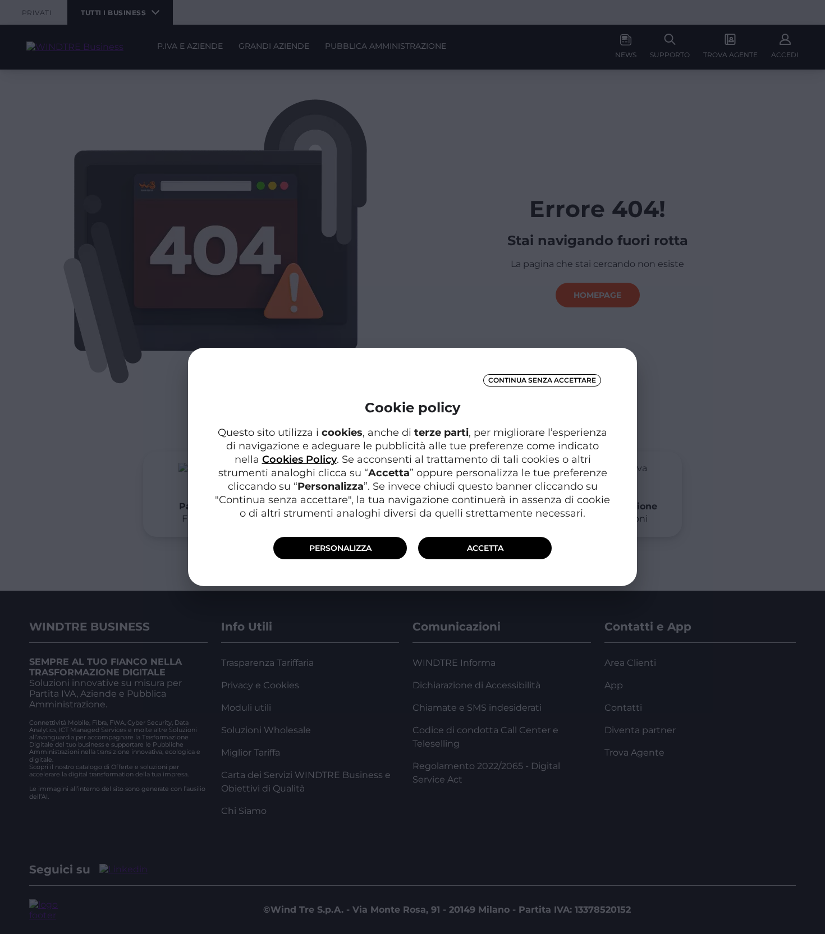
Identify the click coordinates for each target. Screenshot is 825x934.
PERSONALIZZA (340, 548)
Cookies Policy (299, 459)
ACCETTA (485, 548)
